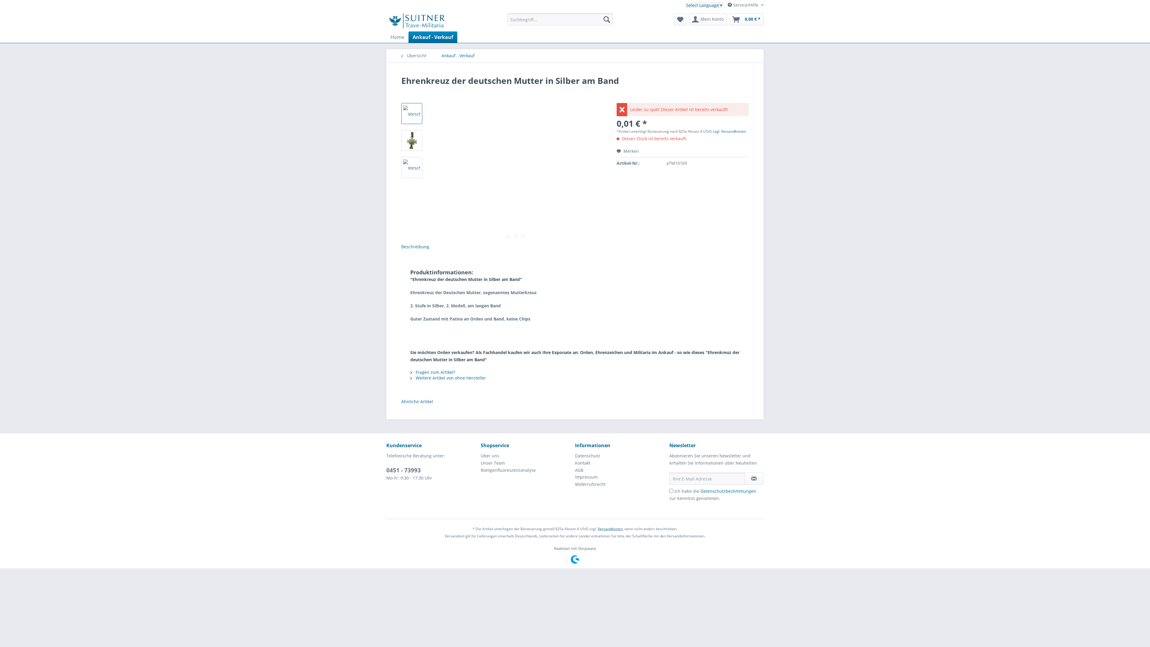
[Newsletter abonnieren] (754, 479)
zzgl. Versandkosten (729, 131)
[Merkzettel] (680, 19)
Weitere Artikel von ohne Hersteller (450, 378)
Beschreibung (415, 247)
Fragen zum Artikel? (434, 372)
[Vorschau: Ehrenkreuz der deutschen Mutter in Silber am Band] (411, 113)
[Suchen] (606, 19)
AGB (579, 470)
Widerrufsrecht (590, 484)
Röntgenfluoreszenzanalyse (508, 470)
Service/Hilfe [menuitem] (745, 5)
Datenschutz (587, 456)
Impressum (586, 477)
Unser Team (493, 463)
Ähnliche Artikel (417, 401)
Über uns (490, 456)
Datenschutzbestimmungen (728, 491)
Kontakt (582, 463)
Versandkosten (610, 528)
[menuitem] (560, 22)
